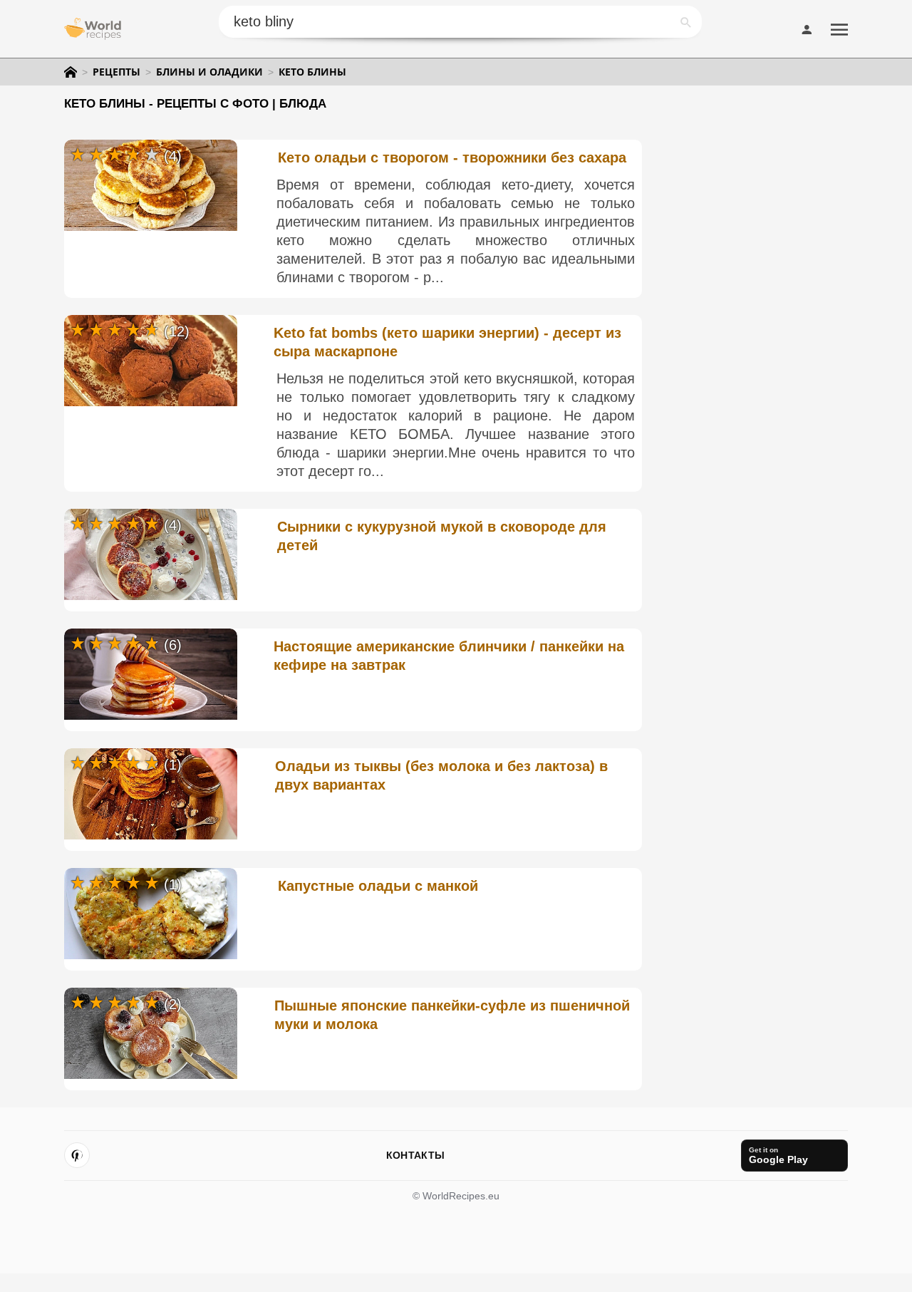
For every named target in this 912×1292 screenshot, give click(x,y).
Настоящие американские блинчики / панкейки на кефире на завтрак (449, 656)
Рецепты (116, 72)
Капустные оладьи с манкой (378, 886)
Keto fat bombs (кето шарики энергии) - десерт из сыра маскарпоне (447, 342)
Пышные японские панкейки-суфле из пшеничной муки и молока (452, 1015)
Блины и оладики (209, 72)
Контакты (415, 1155)
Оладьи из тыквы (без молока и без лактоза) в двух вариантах (441, 775)
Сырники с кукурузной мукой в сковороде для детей (441, 536)
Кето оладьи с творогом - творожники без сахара (452, 157)
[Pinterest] (77, 1155)
